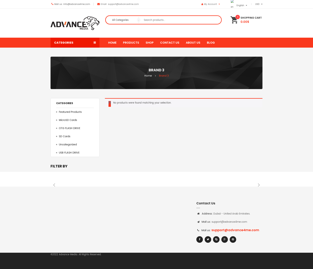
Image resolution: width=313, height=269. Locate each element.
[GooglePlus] (224, 239)
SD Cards (64, 136)
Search (215, 20)
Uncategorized (68, 144)
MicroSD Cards (68, 120)
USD (257, 4)
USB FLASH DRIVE (69, 153)
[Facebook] (199, 239)
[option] (72, 179)
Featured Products (70, 112)
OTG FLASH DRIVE (69, 128)
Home (148, 76)
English (240, 5)
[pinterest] (233, 239)
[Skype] (216, 239)
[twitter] (208, 239)
